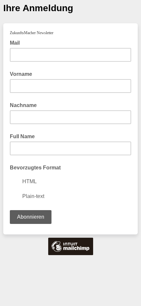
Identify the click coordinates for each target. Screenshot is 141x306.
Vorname (21, 74)
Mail (17, 42)
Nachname (23, 105)
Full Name (22, 136)
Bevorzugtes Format (35, 167)
